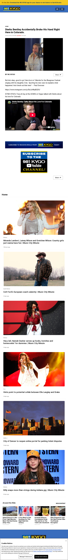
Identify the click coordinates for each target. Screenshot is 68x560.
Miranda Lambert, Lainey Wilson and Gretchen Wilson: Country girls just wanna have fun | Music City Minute (33, 241)
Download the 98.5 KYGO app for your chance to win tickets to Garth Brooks (35, 2)
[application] (34, 54)
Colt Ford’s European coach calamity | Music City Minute (28, 292)
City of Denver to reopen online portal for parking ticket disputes (32, 441)
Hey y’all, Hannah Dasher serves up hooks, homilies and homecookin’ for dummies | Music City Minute (28, 342)
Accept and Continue (41, 556)
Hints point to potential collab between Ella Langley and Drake (31, 392)
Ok (66, 540)
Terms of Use (49, 549)
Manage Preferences (26, 556)
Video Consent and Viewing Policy (42, 551)
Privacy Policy (57, 549)
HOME (6, 26)
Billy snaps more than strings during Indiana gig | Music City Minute (33, 490)
